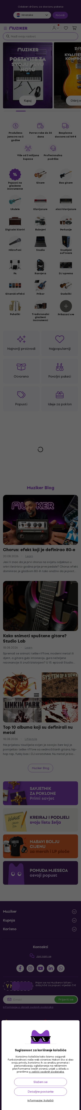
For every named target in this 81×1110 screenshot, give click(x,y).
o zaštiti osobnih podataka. (46, 1072)
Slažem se (40, 1082)
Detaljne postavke (40, 1091)
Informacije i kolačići (40, 1100)
